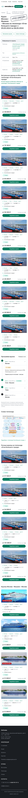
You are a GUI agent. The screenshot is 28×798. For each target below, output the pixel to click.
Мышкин (11, 234)
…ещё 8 (20, 134)
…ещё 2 (20, 234)
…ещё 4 (19, 201)
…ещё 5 (21, 465)
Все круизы (4, 767)
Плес (10, 201)
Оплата (3, 774)
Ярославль (11, 101)
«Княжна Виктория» (8, 609)
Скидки (6, 108)
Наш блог (20, 1)
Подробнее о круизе (14, 115)
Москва (5, 101)
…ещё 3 (21, 101)
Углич (10, 334)
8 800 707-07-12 (14, 782)
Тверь (10, 268)
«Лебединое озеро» (8, 638)
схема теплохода (16, 48)
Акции (9, 1)
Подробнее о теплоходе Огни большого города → (13, 440)
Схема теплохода (20, 33)
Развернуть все (22, 356)
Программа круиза (7, 33)
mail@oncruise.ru (5, 786)
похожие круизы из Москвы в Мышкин (18, 53)
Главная (3, 12)
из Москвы (9, 12)
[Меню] (25, 6)
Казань (5, 498)
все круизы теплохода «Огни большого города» (18, 46)
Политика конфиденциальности (9, 759)
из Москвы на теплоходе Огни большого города (18, 12)
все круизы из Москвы (17, 65)
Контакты (14, 1)
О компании (4, 1)
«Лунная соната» (7, 672)
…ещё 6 (21, 167)
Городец (11, 134)
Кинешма (11, 167)
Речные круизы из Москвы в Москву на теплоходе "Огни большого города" (12, 82)
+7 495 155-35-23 (5, 782)
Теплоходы (4, 771)
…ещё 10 (21, 531)
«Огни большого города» (18, 44)
